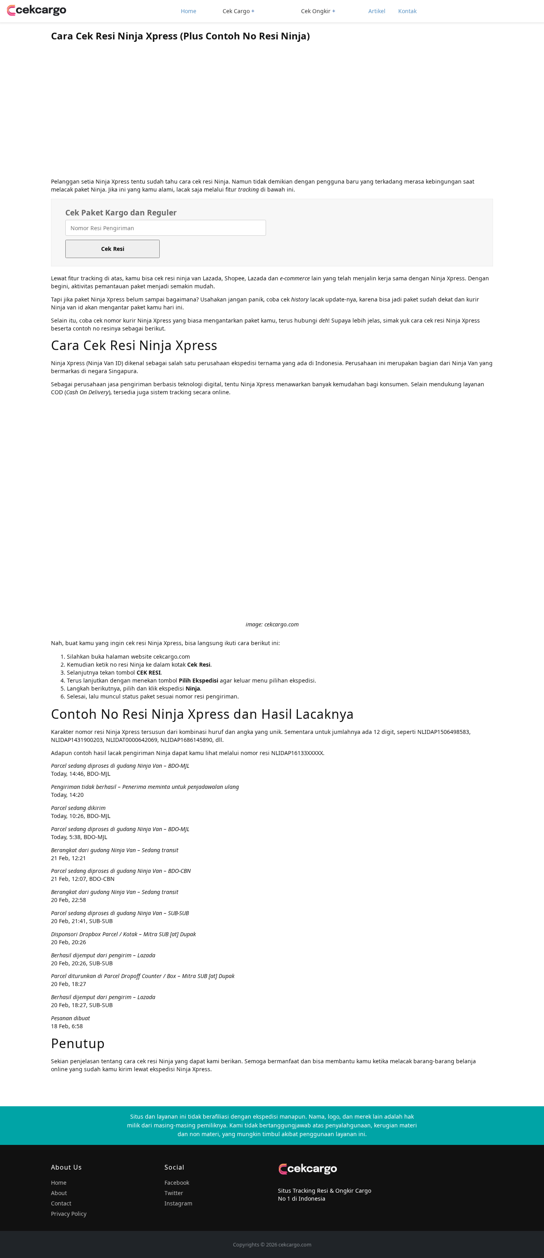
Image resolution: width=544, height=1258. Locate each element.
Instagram (178, 1203)
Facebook (176, 1182)
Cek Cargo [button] (236, 11)
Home (188, 11)
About (59, 1193)
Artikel (376, 11)
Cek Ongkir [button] (316, 11)
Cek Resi (112, 248)
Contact (61, 1203)
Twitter (173, 1193)
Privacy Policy (68, 1213)
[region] (272, 112)
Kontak (407, 11)
